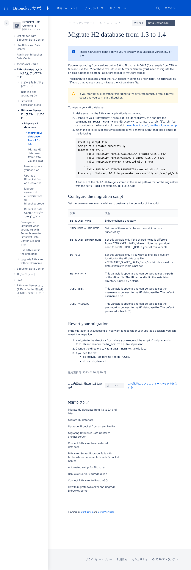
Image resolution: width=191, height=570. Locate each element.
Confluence (87, 511)
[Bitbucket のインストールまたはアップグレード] (108, 22)
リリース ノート (26, 274)
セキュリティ (140, 559)
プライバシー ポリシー (98, 559)
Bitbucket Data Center (30, 268)
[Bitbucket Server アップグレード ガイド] (116, 22)
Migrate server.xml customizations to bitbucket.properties (36, 196)
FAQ (19, 279)
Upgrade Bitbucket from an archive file (33, 179)
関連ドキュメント (67, 8)
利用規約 (122, 559)
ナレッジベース (94, 8)
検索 (158, 8)
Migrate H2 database (81, 419)
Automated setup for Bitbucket (86, 467)
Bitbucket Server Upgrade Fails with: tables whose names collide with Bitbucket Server (93, 457)
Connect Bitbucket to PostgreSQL (88, 480)
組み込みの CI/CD (27, 63)
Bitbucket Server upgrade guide (87, 473)
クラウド (139, 22)
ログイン (170, 8)
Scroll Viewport (106, 511)
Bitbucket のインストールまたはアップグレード (30, 73)
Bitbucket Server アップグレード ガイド (32, 114)
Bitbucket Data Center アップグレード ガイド (33, 212)
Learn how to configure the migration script (152, 125)
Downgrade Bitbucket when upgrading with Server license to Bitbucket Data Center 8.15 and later (31, 233)
